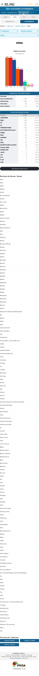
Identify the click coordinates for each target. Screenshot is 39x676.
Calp (1, 334)
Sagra (1, 547)
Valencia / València (9, 644)
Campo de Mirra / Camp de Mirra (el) (9, 340)
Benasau (2, 247)
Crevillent (2, 369)
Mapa (34, 656)
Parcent (2, 492)
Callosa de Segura (5, 331)
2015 (14, 17)
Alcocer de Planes (5, 195)
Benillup (2, 292)
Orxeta (2, 489)
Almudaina (3, 224)
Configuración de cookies (26, 656)
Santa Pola (3, 566)
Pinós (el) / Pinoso (5, 511)
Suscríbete (30, 4)
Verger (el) (3, 621)
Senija (1, 582)
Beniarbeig (3, 260)
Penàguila (2, 502)
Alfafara (2, 205)
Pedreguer (3, 495)
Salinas (2, 550)
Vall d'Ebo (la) (3, 611)
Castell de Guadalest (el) (6, 353)
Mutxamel (2, 466)
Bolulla (2, 321)
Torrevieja (2, 605)
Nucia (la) (2, 473)
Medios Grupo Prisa (19, 669)
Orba (1, 482)
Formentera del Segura (6, 405)
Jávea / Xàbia (3, 434)
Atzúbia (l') (3, 237)
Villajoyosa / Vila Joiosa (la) (7, 624)
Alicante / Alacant (4, 218)
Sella (1, 579)
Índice (23, 658)
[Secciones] (2, 4)
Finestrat (2, 398)
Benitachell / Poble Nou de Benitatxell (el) (11, 311)
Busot (1, 324)
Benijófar (2, 286)
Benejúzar (2, 253)
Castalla (2, 347)
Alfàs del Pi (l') (3, 208)
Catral (1, 356)
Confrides (2, 363)
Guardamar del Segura (6, 421)
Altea (1, 231)
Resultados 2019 (23, 12)
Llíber (1, 440)
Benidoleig (3, 269)
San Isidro (2, 560)
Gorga (1, 415)
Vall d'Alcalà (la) (4, 608)
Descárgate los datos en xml (19, 168)
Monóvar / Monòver (5, 453)
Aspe (1, 234)
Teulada (2, 589)
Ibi (0, 427)
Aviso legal (29, 655)
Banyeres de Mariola (5, 244)
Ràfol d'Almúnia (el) (5, 531)
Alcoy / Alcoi (3, 202)
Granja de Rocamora (5, 418)
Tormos (2, 598)
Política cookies (16, 656)
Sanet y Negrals (4, 553)
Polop (1, 521)
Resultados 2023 (12, 12)
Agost (1, 179)
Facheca (2, 392)
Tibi (1, 592)
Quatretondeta (4, 524)
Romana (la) (3, 544)
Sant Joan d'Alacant (5, 569)
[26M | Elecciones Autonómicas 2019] (19, 8)
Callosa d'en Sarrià (5, 327)
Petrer (1, 505)
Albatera (2, 189)
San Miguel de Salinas (6, 563)
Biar (1, 315)
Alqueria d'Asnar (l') (5, 227)
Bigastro (2, 318)
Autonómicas (29, 21)
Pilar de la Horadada (5, 508)
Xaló (1, 631)
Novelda (2, 469)
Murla (1, 460)
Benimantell (3, 295)
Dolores (2, 382)
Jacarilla (2, 431)
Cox (1, 366)
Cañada (2, 344)
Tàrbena (2, 585)
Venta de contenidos (15, 655)
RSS (27, 658)
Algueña (2, 215)
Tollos (1, 595)
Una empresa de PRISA (19, 664)
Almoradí (2, 221)
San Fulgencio (3, 556)
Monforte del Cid (4, 450)
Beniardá (2, 263)
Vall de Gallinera (4, 614)
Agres (1, 182)
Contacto (7, 655)
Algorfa (2, 211)
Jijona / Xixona (4, 437)
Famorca (2, 395)
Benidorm (2, 273)
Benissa (2, 308)
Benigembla (3, 282)
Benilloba (2, 289)
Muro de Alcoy (4, 463)
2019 (5, 17)
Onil (1, 479)
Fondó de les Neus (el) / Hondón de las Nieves (12, 402)
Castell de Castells (5, 350)
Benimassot (3, 302)
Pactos (32, 12)
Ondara (2, 476)
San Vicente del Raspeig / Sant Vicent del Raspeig (13, 573)
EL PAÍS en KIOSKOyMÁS (15, 658)
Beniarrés (2, 266)
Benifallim (2, 276)
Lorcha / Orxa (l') (4, 444)
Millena (2, 447)
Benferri (2, 257)
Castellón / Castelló (29, 640)
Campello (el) (3, 337)
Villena (2, 627)
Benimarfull (3, 298)
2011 (24, 17)
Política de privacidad (6, 656)
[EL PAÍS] (9, 4)
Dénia (1, 379)
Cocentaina (3, 360)
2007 (33, 17)
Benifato (2, 279)
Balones (2, 240)
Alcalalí (2, 192)
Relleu (1, 537)
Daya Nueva (3, 373)
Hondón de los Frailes (5, 424)
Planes (2, 515)
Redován (2, 534)
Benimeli (2, 305)
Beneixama (3, 250)
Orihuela (2, 485)
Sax (1, 576)
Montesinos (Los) (4, 456)
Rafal (1, 527)
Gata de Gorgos (4, 411)
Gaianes (2, 408)
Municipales (10, 21)
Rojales (2, 540)
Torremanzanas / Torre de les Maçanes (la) (11, 602)
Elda (1, 389)
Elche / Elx (2, 386)
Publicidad (23, 655)
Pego (1, 498)
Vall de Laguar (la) (5, 618)
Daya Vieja (3, 376)
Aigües (2, 186)
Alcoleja (2, 198)
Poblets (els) (3, 518)
